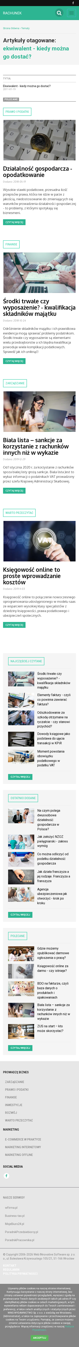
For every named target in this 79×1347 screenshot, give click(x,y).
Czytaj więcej (14, 222)
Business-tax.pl (15, 1215)
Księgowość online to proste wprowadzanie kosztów (32, 576)
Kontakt (9, 1265)
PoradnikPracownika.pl (19, 1240)
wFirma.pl (11, 1207)
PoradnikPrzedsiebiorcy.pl (21, 1232)
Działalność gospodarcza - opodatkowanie (37, 171)
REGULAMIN (11, 1269)
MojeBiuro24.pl (14, 1224)
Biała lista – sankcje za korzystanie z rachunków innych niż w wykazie (36, 446)
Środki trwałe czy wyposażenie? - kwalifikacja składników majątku (39, 307)
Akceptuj (39, 1337)
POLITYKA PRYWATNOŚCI (20, 1273)
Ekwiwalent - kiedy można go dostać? (27, 86)
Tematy (25, 28)
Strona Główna (11, 28)
